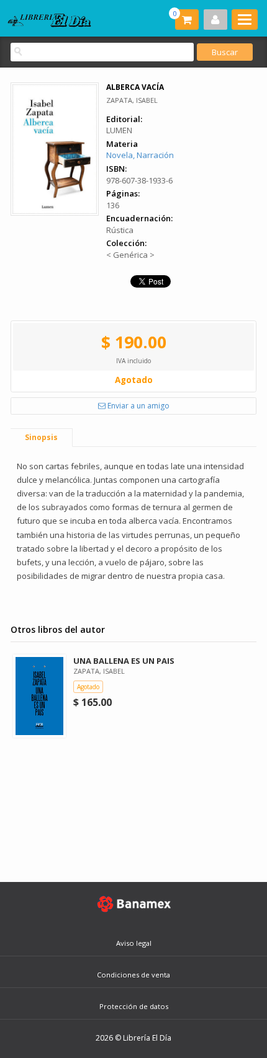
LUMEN (119, 130)
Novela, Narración (140, 155)
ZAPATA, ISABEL (132, 100)
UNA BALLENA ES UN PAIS (123, 660)
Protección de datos (133, 1006)
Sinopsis (41, 437)
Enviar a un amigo (138, 405)
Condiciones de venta (133, 974)
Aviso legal (134, 943)
